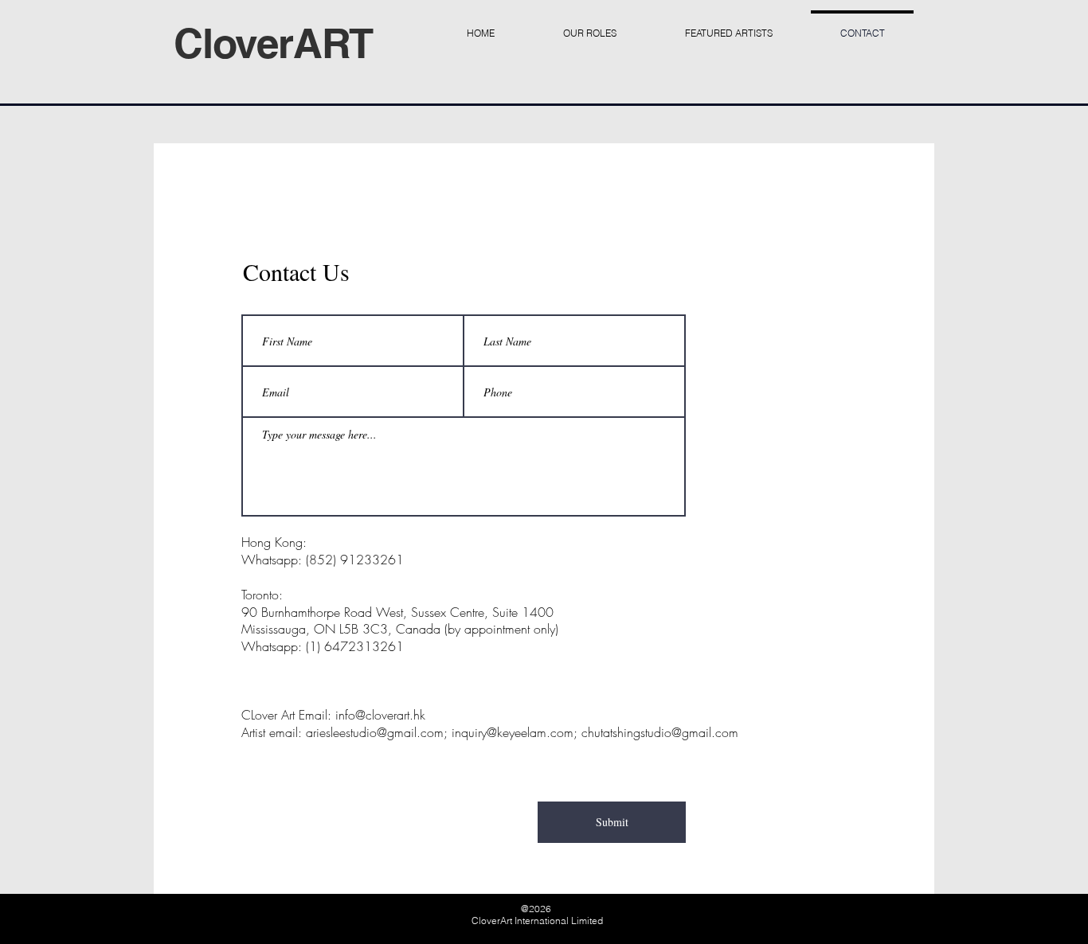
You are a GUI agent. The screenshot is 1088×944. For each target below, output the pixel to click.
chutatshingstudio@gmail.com (659, 732)
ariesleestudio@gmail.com (375, 732)
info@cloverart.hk (380, 715)
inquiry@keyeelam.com (512, 732)
